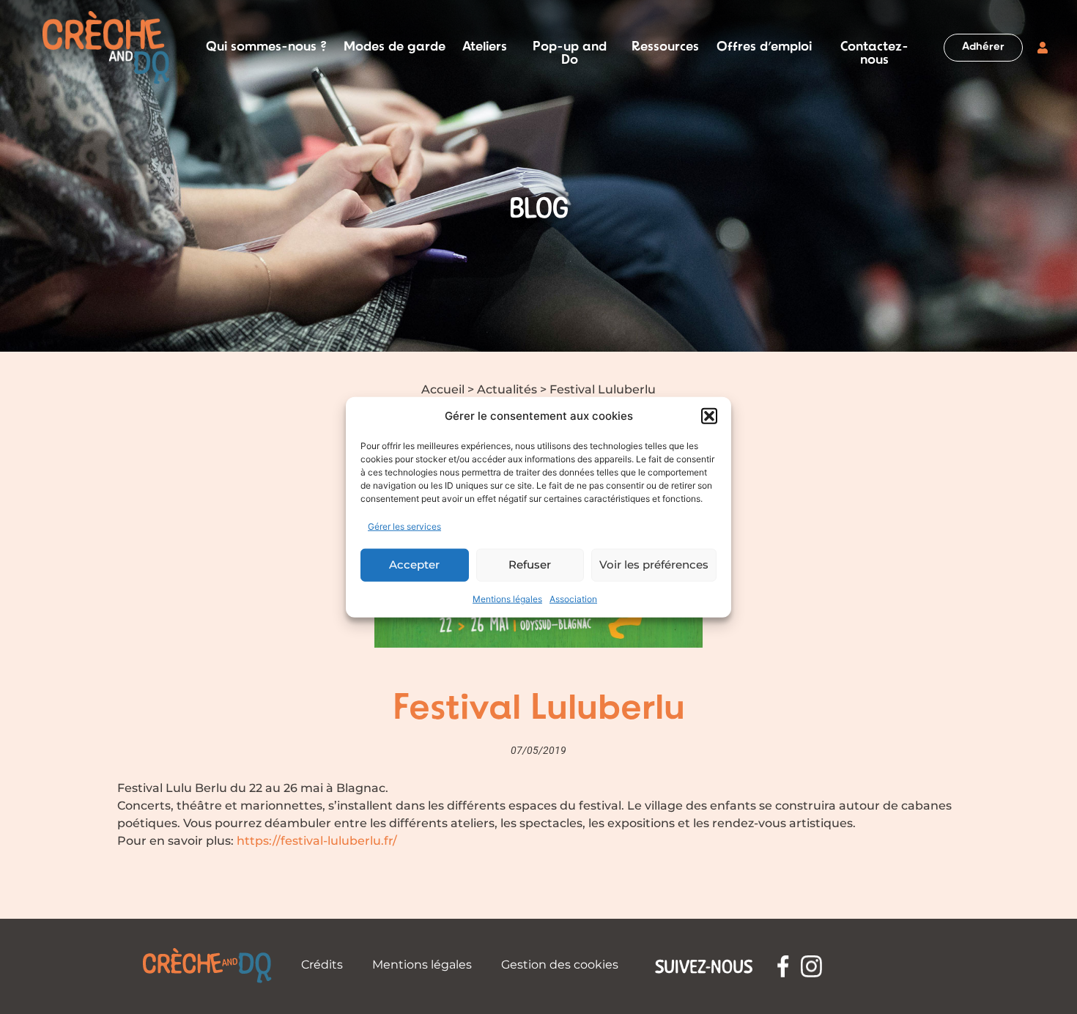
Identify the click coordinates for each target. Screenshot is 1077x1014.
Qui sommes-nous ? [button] (266, 47)
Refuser (529, 564)
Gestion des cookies (559, 965)
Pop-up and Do (570, 47)
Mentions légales (507, 598)
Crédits (322, 965)
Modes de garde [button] (394, 47)
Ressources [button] (665, 47)
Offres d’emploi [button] (764, 47)
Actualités (507, 389)
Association (573, 598)
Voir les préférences (653, 564)
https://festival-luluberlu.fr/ (317, 841)
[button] (709, 416)
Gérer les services (404, 525)
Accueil (443, 389)
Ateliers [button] (484, 47)
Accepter (414, 564)
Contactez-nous (874, 47)
